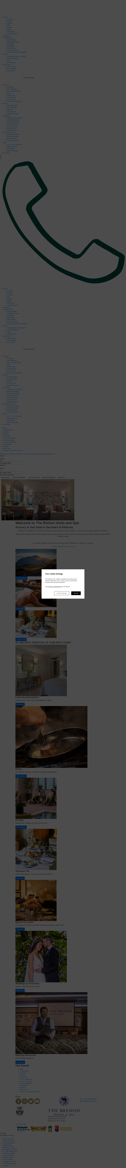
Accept (76, 593)
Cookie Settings (62, 593)
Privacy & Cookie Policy (54, 586)
